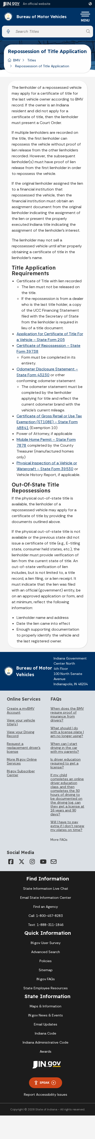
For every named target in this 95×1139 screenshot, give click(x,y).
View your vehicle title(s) (21, 722)
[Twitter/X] (21, 862)
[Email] (53, 862)
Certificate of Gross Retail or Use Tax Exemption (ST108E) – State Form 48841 (49, 421)
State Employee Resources (45, 988)
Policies (45, 961)
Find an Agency (45, 906)
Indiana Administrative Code (45, 1042)
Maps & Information (45, 1006)
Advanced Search (45, 952)
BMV (16, 60)
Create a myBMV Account (20, 710)
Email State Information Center (45, 897)
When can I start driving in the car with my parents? (64, 747)
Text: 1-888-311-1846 (45, 925)
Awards (45, 1051)
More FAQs (58, 840)
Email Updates (45, 1024)
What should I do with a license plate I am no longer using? (67, 732)
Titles (31, 60)
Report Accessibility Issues (45, 1094)
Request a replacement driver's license (23, 747)
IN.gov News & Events (45, 1015)
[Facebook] (11, 862)
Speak (44, 1082)
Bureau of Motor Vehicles (41, 17)
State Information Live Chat (45, 888)
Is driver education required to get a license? (65, 763)
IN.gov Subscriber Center (21, 773)
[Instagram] (32, 862)
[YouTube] (43, 862)
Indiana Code (45, 1033)
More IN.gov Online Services (22, 761)
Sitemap (46, 970)
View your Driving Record (20, 734)
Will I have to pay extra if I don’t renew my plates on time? (67, 826)
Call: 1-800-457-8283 (45, 915)
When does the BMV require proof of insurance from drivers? (67, 714)
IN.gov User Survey (46, 943)
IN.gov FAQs (46, 979)
